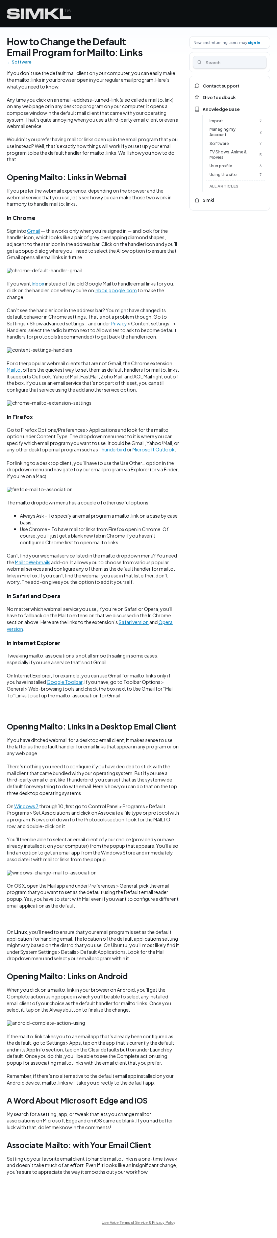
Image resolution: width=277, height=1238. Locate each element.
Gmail (33, 231)
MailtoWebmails (32, 562)
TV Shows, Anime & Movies (228, 154)
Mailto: (14, 370)
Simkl (208, 200)
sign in (254, 42)
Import (216, 120)
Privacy (119, 323)
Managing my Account (222, 132)
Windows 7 (26, 806)
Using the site (222, 174)
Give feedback (219, 97)
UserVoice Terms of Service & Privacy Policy (138, 1222)
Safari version (134, 622)
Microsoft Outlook (153, 449)
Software (219, 143)
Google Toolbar (64, 682)
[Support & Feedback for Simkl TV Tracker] (39, 13)
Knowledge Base (221, 109)
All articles (224, 186)
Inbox (38, 283)
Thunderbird (112, 449)
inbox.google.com (116, 290)
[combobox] (229, 62)
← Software (19, 62)
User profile (220, 165)
